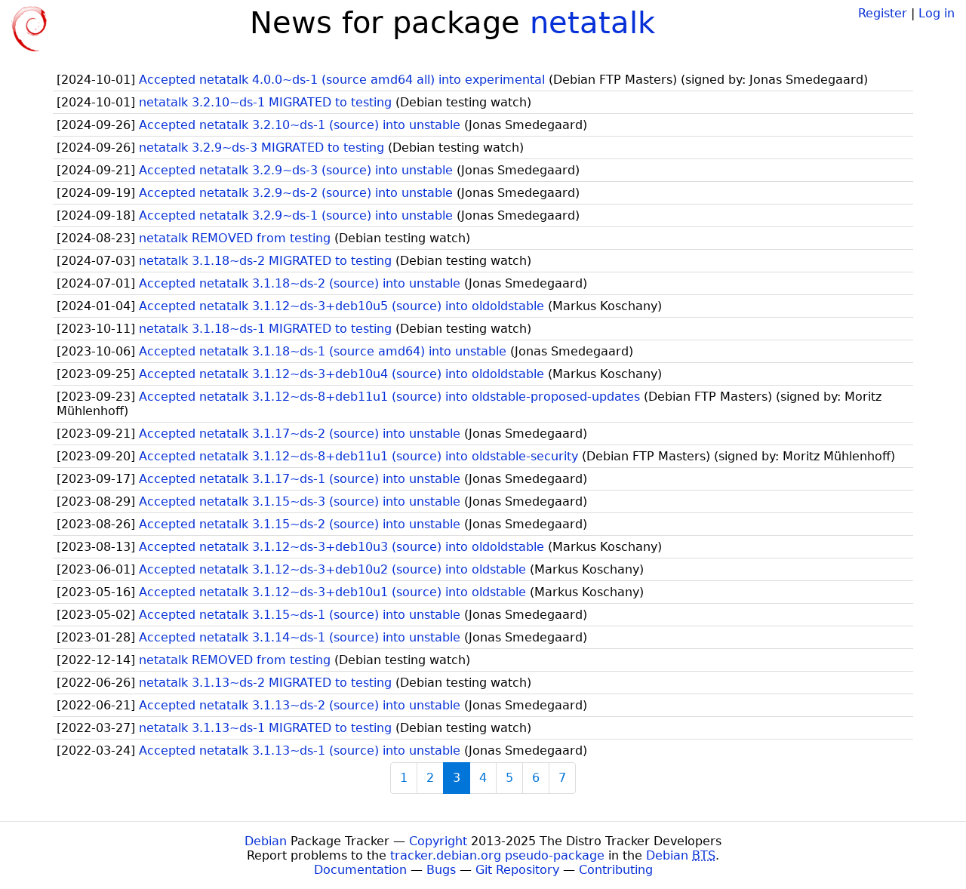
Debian (266, 841)
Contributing (616, 870)
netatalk (592, 22)
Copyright (438, 841)
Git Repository (517, 870)
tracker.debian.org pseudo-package (497, 855)
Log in (936, 13)
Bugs (441, 870)
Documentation (360, 870)
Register (882, 13)
